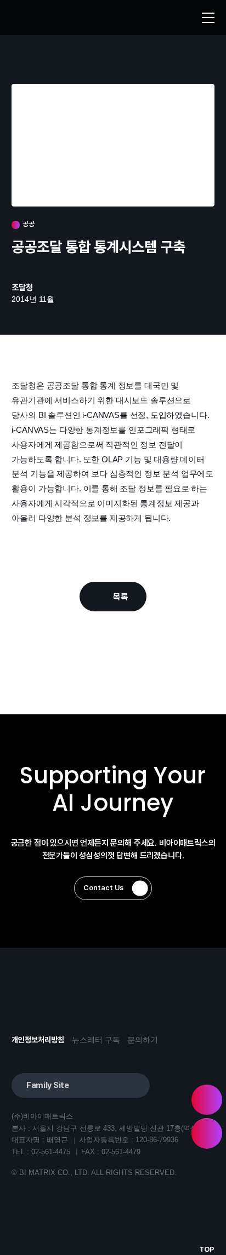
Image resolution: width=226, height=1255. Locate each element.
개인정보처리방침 (38, 1040)
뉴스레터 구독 (96, 1040)
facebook (54, 1004)
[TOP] (206, 1166)
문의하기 (142, 1040)
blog (85, 1004)
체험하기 (206, 1100)
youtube (23, 1004)
